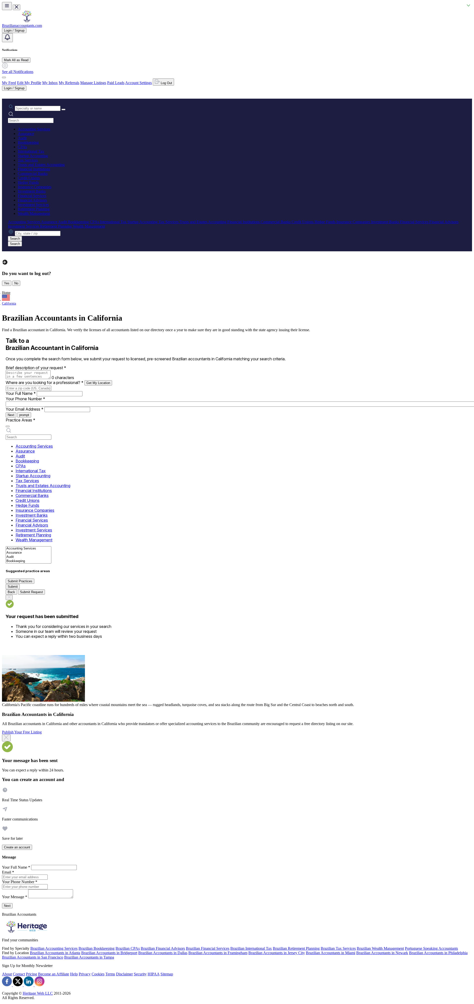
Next (11, 415)
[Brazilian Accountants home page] (26, 21)
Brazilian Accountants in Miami (330, 953)
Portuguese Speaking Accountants (431, 948)
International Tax (31, 151)
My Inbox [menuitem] (50, 83)
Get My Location (98, 383)
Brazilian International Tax (251, 948)
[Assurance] (28, 553)
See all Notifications (17, 72)
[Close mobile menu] (16, 7)
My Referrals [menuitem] (69, 83)
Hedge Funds (28, 182)
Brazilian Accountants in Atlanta (55, 953)
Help (74, 974)
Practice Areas (20, 420)
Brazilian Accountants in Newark (382, 953)
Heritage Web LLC (38, 993)
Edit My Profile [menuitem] (29, 83)
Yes (6, 283)
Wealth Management (34, 213)
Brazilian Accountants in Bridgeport (109, 953)
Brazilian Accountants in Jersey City (276, 953)
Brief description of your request (36, 367)
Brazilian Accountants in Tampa (89, 957)
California (9, 303)
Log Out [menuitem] (166, 83)
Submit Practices (20, 581)
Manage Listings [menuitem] (93, 83)
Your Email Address (24, 409)
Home (6, 292)
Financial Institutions (34, 169)
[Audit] (28, 557)
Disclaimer (124, 974)
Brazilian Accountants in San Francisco (32, 957)
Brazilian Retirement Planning (296, 948)
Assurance (26, 133)
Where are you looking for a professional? (44, 382)
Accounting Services (34, 129)
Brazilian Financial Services (207, 948)
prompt (24, 415)
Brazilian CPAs (128, 948)
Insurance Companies (34, 187)
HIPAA (153, 974)
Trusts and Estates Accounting (41, 165)
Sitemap (166, 974)
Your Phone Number (25, 398)
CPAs (22, 147)
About (7, 974)
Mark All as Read (16, 60)
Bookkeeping (28, 142)
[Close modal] (6, 737)
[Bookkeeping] (28, 561)
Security (140, 974)
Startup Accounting (33, 156)
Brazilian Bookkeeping (97, 948)
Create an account (17, 847)
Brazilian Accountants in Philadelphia (438, 953)
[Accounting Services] (28, 549)
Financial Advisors (32, 200)
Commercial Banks (33, 173)
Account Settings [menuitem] (138, 83)
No (16, 283)
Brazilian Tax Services (338, 948)
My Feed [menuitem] (9, 83)
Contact (19, 974)
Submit (13, 586)
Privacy (85, 974)
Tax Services (28, 160)
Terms (110, 974)
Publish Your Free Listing (22, 732)
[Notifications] (7, 37)
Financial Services (32, 196)
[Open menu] (7, 6)
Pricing (31, 974)
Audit (22, 138)
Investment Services (33, 204)
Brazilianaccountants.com (22, 25)
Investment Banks (32, 191)
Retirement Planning (34, 209)
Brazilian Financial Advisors (163, 948)
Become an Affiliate (53, 974)
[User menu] (4, 77)
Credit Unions (29, 178)
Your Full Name (21, 393)
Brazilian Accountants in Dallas (162, 953)
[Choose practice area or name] (63, 109)
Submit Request (31, 592)
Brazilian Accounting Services (54, 948)
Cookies (98, 974)
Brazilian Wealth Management (380, 948)
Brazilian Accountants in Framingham (217, 953)
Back (11, 592)
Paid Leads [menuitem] (115, 83)
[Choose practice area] (8, 426)
